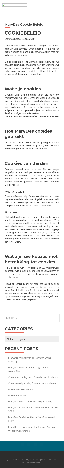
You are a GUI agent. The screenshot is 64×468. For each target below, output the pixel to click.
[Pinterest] (41, 444)
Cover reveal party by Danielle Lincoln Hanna (32, 383)
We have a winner (17, 395)
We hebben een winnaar (20, 389)
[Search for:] (32, 318)
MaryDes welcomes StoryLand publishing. (30, 401)
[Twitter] (28, 444)
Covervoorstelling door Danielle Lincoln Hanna (33, 377)
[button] (46, 6)
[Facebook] (22, 444)
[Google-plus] (35, 444)
